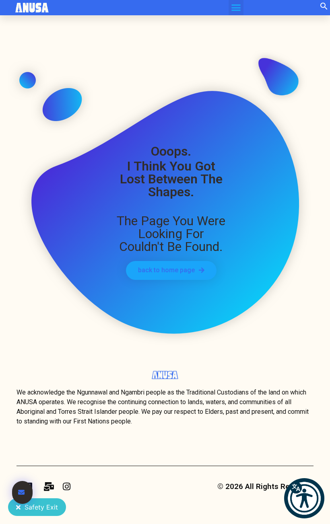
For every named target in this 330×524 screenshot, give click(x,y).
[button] (324, 8)
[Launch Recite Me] (304, 498)
